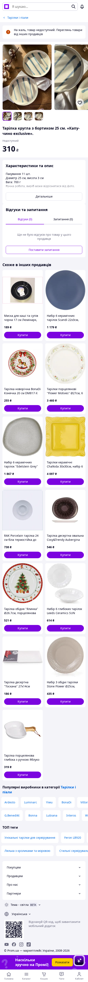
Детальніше (44, 196)
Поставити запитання (44, 250)
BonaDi (66, 802)
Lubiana (51, 815)
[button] (22, 335)
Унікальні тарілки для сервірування (30, 838)
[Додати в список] (80, 103)
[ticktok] (28, 944)
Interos (71, 815)
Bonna (32, 815)
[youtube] (6, 944)
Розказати (62, 962)
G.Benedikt (12, 815)
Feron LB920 (72, 838)
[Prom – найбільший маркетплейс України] (6, 6)
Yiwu (49, 802)
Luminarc (30, 802)
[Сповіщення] (82, 6)
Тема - (20, 905)
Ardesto (10, 802)
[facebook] (13, 944)
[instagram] (21, 944)
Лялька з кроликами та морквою (27, 851)
